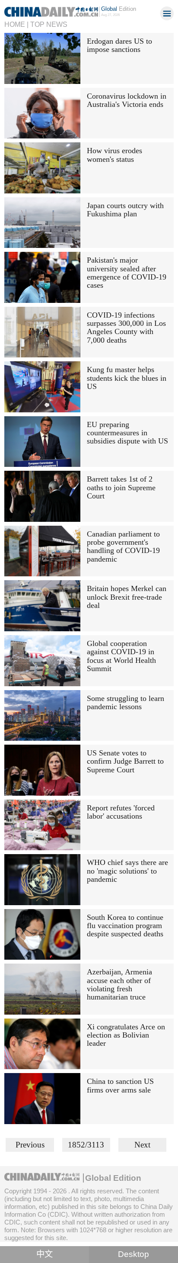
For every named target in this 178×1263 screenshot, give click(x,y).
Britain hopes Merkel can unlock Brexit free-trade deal (126, 597)
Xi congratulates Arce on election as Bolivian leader (126, 1035)
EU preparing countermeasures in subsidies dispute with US (127, 433)
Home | (16, 24)
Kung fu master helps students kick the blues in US (126, 378)
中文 (44, 1254)
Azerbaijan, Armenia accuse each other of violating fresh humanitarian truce (119, 984)
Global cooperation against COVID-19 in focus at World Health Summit (121, 656)
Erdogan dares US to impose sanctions (119, 45)
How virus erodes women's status (114, 154)
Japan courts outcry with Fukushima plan (125, 209)
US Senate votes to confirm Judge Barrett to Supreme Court (125, 761)
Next (142, 1144)
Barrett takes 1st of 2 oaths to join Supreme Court (121, 487)
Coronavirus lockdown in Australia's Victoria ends (126, 100)
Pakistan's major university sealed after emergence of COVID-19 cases (126, 272)
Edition (118, 9)
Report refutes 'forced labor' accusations (121, 811)
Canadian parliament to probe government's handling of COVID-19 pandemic (123, 546)
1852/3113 (86, 1144)
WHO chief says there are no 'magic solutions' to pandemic (127, 871)
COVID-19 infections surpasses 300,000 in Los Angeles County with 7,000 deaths (126, 327)
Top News (48, 24)
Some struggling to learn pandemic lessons (125, 702)
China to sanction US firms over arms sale (120, 1085)
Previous (30, 1144)
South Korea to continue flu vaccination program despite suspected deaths (125, 925)
